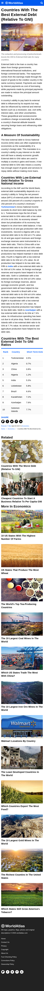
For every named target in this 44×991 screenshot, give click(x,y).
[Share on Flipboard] (3, 421)
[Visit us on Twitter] (12, 972)
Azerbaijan (30, 310)
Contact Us (5, 942)
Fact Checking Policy (9, 957)
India (10, 266)
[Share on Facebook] (7, 421)
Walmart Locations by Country (18, 741)
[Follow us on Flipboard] (3, 972)
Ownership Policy (7, 964)
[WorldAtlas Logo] (15, 3)
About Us (4, 953)
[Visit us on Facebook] (7, 972)
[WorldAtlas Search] (41, 3)
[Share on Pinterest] (16, 421)
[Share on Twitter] (12, 421)
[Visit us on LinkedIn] (21, 972)
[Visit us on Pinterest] (17, 972)
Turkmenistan (8, 207)
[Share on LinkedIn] (21, 421)
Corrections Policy (8, 960)
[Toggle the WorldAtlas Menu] (2, 3)
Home (3, 938)
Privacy (4, 946)
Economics (25, 426)
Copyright (4, 949)
